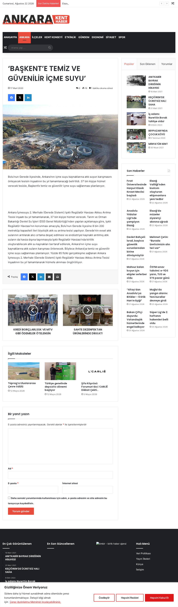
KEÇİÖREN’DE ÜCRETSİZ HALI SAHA (157, 101)
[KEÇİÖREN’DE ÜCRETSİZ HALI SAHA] (136, 102)
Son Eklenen (147, 64)
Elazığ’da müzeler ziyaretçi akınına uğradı (159, 216)
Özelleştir (104, 597)
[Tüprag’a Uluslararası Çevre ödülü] (23, 371)
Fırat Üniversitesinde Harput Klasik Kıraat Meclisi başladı (137, 188)
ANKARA (24, 37)
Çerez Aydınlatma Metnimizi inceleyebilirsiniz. (35, 601)
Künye (139, 564)
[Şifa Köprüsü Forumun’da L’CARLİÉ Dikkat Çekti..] (97, 371)
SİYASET (111, 37)
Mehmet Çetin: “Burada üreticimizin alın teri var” (160, 242)
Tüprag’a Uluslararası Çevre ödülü (22, 384)
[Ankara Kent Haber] (36, 19)
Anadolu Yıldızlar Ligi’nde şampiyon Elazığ (133, 218)
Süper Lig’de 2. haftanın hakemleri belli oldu (159, 317)
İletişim (140, 569)
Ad (10, 468)
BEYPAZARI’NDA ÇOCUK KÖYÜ (158, 132)
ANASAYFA (10, 37)
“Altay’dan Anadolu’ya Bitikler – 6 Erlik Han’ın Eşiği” (136, 295)
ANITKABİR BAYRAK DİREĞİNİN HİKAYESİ (154, 82)
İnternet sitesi (70, 483)
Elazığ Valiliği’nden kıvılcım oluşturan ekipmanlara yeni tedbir (94, 3)
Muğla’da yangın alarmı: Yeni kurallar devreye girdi (159, 295)
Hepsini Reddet (130, 597)
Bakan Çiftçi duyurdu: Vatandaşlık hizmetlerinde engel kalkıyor (135, 319)
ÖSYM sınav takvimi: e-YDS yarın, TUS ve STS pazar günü (159, 272)
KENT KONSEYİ (53, 37)
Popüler (129, 64)
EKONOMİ (97, 37)
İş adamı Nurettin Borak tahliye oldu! (157, 117)
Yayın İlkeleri (143, 558)
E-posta (13, 483)
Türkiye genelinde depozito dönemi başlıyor (56, 387)
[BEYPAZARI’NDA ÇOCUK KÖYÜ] (136, 134)
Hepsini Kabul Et (159, 597)
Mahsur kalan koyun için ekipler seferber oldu (137, 272)
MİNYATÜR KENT (158, 144)
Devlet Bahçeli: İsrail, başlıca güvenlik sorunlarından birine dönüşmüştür (136, 246)
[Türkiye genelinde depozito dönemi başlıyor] (60, 371)
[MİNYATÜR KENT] (136, 147)
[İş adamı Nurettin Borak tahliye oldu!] (136, 118)
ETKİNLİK (70, 37)
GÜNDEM (83, 37)
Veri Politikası (143, 553)
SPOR (122, 37)
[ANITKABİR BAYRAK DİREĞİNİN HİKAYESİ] (136, 80)
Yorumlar (166, 64)
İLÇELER (37, 37)
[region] (89, 594)
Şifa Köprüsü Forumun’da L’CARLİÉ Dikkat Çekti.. (94, 387)
